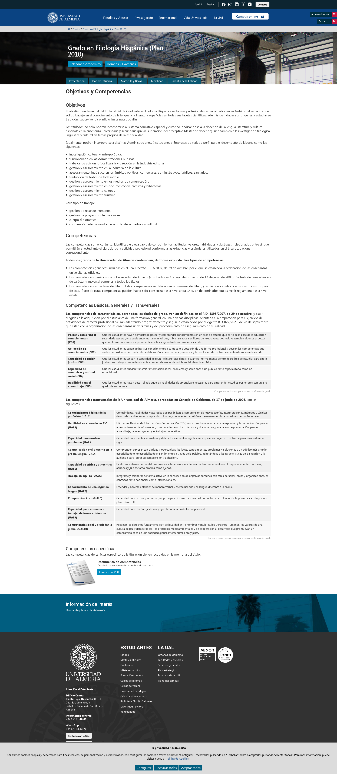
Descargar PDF (109, 572)
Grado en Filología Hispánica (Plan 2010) (104, 29)
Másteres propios (130, 670)
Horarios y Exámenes (121, 64)
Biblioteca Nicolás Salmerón (136, 701)
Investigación (144, 17)
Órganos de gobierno (170, 655)
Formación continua (131, 675)
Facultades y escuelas (170, 660)
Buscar (322, 21)
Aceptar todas (191, 767)
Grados (76, 29)
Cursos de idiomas (131, 680)
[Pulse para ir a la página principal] (63, 17)
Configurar (144, 767)
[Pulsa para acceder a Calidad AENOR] (216, 655)
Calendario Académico (85, 64)
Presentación (77, 81)
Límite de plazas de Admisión (86, 610)
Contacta (262, 4)
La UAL (218, 17)
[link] (262, 4)
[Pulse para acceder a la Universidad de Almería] (83, 662)
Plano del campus (168, 680)
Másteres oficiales (130, 660)
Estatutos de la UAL (169, 675)
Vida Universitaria (195, 17)
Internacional (168, 17)
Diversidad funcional (132, 706)
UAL (68, 29)
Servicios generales (169, 665)
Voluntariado (128, 711)
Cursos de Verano (130, 685)
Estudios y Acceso (115, 17)
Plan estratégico (167, 670)
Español (198, 4)
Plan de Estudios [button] (102, 81)
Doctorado (126, 665)
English (210, 4)
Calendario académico (133, 696)
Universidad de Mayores (134, 691)
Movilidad (157, 81)
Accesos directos (320, 14)
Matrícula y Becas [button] (131, 81)
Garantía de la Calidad (184, 81)
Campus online (247, 16)
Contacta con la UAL (79, 736)
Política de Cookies (177, 758)
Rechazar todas (166, 767)
